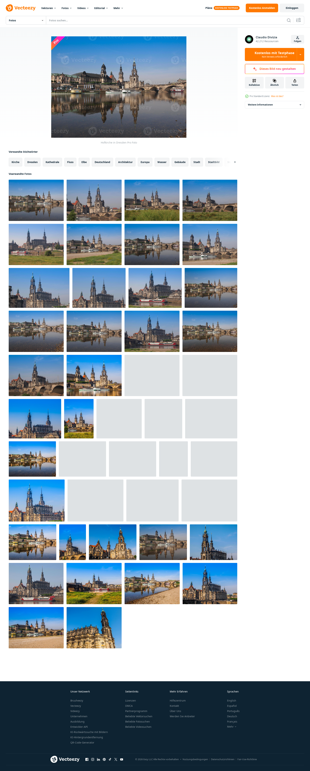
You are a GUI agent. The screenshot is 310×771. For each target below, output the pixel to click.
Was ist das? (277, 96)
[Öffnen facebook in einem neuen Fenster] (86, 759)
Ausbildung (77, 721)
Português (233, 711)
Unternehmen (78, 716)
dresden (32, 162)
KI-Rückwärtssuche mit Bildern (89, 732)
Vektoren (47, 8)
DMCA (129, 705)
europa (145, 162)
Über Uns (175, 711)
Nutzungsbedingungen (195, 759)
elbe (84, 162)
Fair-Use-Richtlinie (247, 759)
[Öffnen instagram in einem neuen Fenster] (92, 759)
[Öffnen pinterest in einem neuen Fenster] (104, 759)
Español (232, 705)
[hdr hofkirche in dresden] (94, 375)
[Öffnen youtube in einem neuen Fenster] (121, 759)
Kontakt (174, 705)
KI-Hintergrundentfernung (86, 737)
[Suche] (289, 20)
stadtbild (214, 162)
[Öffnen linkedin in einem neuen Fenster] (98, 759)
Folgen (297, 41)
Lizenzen (130, 700)
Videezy (75, 711)
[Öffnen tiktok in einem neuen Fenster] (110, 759)
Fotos (65, 8)
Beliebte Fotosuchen (137, 721)
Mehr (116, 8)
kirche (15, 162)
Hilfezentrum (178, 700)
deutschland (102, 162)
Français (232, 721)
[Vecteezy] (20, 8)
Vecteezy (75, 705)
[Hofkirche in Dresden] (36, 200)
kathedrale (52, 162)
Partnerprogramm (136, 711)
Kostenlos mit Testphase (274, 54)
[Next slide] (232, 162)
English (231, 700)
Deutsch (232, 716)
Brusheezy (76, 700)
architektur (125, 162)
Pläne (208, 8)
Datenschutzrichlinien (222, 759)
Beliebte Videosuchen (138, 726)
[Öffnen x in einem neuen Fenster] (115, 759)
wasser (161, 162)
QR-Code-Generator (82, 742)
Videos (81, 8)
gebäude (179, 162)
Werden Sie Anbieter (182, 716)
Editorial (99, 8)
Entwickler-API (79, 726)
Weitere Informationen (260, 104)
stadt (196, 162)
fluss (70, 162)
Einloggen (292, 8)
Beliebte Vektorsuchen (138, 716)
